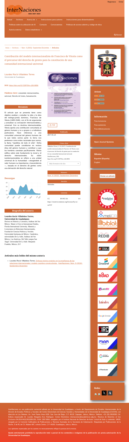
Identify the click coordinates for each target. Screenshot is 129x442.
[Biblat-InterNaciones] (107, 223)
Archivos (19, 20)
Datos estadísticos (32, 30)
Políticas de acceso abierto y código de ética (84, 25)
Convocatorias (56, 25)
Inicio (7, 48)
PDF (53, 125)
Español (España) (101, 159)
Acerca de (31, 20)
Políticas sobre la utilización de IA (22, 25)
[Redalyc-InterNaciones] (107, 198)
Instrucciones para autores (51, 20)
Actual (9, 20)
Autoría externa (15, 30)
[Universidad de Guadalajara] (107, 79)
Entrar (121, 2)
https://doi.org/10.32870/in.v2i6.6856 (23, 85)
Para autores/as (100, 125)
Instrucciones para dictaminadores (80, 20)
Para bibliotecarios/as (102, 129)
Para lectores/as (100, 121)
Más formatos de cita (57, 163)
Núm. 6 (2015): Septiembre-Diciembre (35, 48)
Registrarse (112, 2)
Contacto (43, 25)
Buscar (119, 35)
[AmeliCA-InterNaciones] (107, 214)
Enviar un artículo (108, 176)
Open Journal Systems (104, 142)
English (97, 162)
